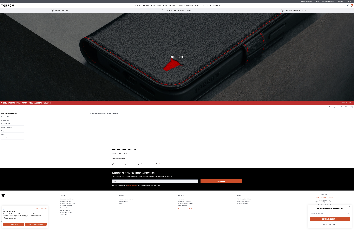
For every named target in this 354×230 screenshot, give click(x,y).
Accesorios (214, 5)
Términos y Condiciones (244, 199)
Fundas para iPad (65, 201)
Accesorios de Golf (65, 210)
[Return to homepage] (7, 5)
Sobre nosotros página (306, 1)
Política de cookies (243, 203)
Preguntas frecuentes (184, 201)
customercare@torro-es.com (324, 198)
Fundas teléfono (141, 5)
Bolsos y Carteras (185, 5)
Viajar (197, 5)
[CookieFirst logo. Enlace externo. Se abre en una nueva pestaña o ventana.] (4, 209)
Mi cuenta (340, 1)
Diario (317, 1)
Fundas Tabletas (169, 5)
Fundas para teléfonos (67, 199)
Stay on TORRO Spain (329, 224)
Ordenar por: (333, 107)
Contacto (181, 199)
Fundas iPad (155, 5)
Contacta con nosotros (328, 1)
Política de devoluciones (185, 203)
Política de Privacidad (243, 201)
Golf (204, 5)
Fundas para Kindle (66, 205)
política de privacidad (132, 185)
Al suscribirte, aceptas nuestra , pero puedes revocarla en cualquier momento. (136, 185)
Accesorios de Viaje (66, 212)
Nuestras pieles (123, 201)
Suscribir (221, 181)
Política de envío (183, 205)
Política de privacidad (40, 208)
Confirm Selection (330, 219)
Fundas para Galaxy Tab (67, 203)
